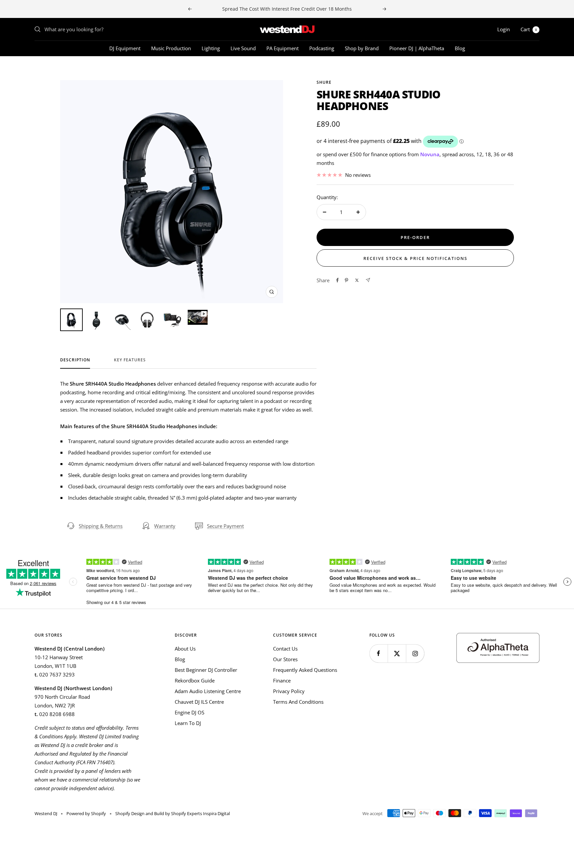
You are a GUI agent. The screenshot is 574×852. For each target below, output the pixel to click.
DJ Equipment (125, 48)
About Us (185, 648)
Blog (460, 48)
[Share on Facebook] (337, 280)
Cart (529, 29)
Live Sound (243, 48)
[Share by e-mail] (368, 280)
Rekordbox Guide (195, 680)
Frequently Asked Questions (305, 670)
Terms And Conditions (298, 701)
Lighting (211, 48)
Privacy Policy (289, 691)
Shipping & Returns (101, 526)
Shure (324, 82)
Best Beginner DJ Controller (206, 670)
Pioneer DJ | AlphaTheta (416, 48)
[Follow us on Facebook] (378, 653)
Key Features (130, 360)
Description (75, 360)
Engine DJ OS (189, 712)
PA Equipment (282, 48)
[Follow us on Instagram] (415, 653)
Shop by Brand (362, 48)
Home (41, 68)
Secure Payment (225, 526)
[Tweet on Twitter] (357, 280)
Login (503, 29)
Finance (282, 680)
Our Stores (285, 659)
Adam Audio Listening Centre (208, 691)
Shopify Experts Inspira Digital (200, 813)
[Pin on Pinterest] (346, 280)
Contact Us (285, 648)
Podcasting (321, 48)
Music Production (171, 48)
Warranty (164, 526)
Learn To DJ (188, 723)
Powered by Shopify (86, 813)
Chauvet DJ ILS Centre (199, 701)
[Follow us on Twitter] (397, 653)
